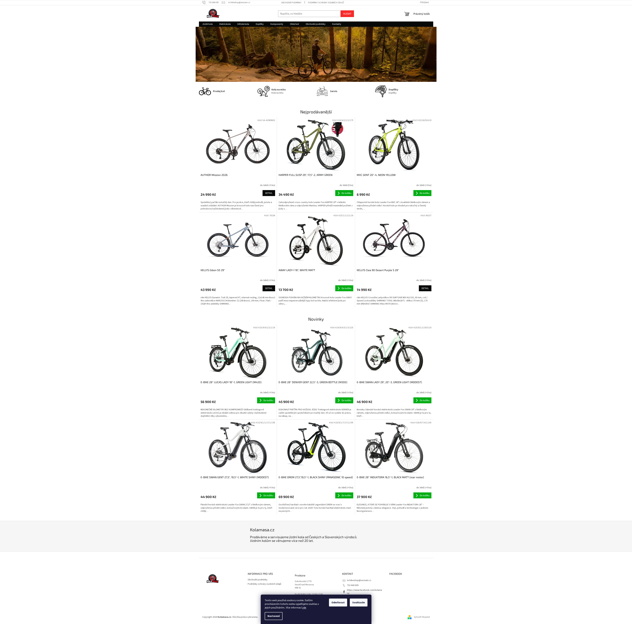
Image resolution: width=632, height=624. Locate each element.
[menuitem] (207, 24)
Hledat (347, 13)
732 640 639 (352, 585)
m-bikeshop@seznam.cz (359, 580)
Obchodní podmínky (291, 2)
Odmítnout (338, 602)
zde (304, 607)
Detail (268, 193)
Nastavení (274, 616)
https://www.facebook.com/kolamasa (364, 591)
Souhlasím (358, 602)
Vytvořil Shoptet (422, 617)
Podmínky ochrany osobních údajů (326, 2)
